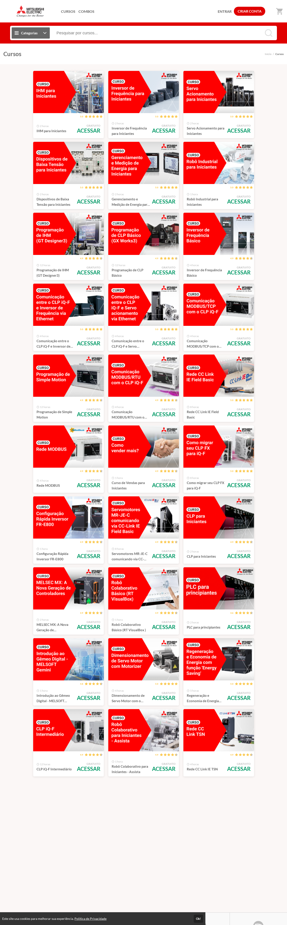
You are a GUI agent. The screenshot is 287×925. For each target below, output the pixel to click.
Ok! (198, 919)
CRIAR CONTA (249, 11)
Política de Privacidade (90, 919)
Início (268, 54)
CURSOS (68, 11)
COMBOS (86, 11)
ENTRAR (225, 11)
